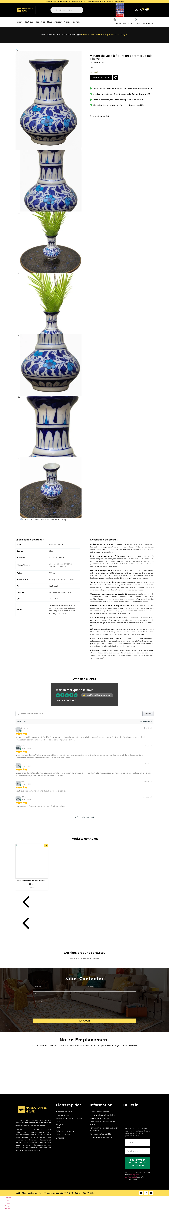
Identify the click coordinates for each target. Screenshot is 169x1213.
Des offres (40, 22)
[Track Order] (136, 20)
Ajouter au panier (100, 77)
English (8, 1198)
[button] (84, 1)
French (8, 1206)
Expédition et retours (123, 24)
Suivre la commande (144, 24)
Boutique (28, 22)
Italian (7, 1209)
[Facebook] (141, 1193)
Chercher (148, 714)
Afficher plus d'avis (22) (84, 817)
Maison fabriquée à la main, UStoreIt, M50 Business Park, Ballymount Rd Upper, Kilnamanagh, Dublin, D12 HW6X (84, 1045)
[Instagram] (146, 1193)
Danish (8, 1200)
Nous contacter (54, 22)
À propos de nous (72, 22)
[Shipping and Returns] (115, 19)
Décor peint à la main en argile (65, 34)
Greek (7, 1203)
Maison (19, 22)
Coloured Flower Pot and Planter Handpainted (36, 881)
